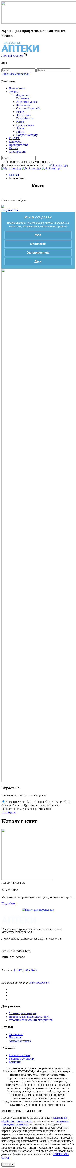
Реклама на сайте (19, 1055)
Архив (20, 128)
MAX (38, 234)
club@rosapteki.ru (39, 982)
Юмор (20, 121)
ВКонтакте (38, 243)
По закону (22, 98)
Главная (14, 174)
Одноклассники (38, 252)
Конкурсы (15, 141)
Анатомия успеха (27, 101)
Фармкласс (23, 95)
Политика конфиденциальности (29, 1016)
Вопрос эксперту (27, 135)
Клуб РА (14, 138)
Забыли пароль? (20, 73)
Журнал (14, 91)
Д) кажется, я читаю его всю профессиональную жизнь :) (30, 807)
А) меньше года (15, 801)
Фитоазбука (23, 115)
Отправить (44, 808)
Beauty (20, 111)
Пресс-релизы (25, 125)
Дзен (38, 261)
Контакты (15, 1061)
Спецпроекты (17, 151)
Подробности (24, 118)
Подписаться (17, 88)
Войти (5, 73)
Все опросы (8, 812)
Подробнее (8, 903)
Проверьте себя (18, 145)
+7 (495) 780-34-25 (25, 970)
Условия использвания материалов (31, 1019)
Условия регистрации (22, 1013)
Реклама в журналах (21, 1058)
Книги (20, 131)
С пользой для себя (28, 108)
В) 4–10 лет (55, 801)
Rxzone (13, 148)
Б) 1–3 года (37, 801)
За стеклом (23, 105)
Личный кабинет (12, 55)
